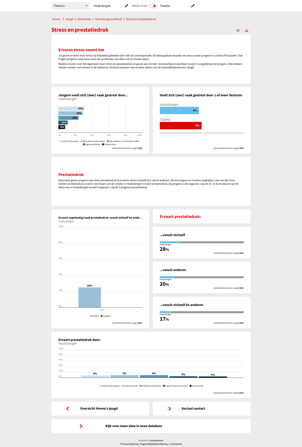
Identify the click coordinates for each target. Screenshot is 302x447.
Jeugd (69, 19)
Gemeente (84, 19)
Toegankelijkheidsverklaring (153, 444)
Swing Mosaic (156, 440)
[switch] (153, 6)
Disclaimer (176, 444)
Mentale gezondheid (108, 19)
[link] (100, 409)
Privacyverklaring (129, 444)
